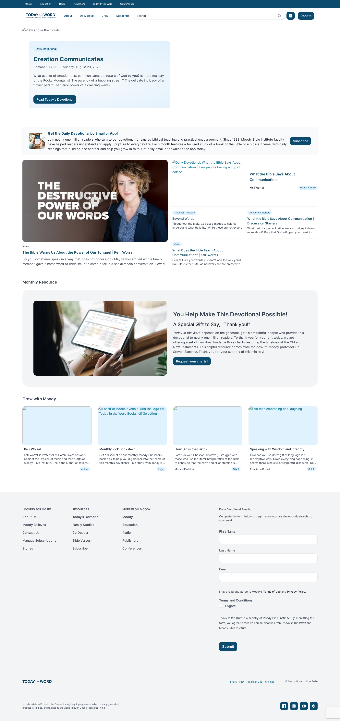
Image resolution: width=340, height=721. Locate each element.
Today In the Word (102, 3)
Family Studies (83, 525)
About (68, 15)
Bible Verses (81, 540)
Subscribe (122, 15)
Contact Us (31, 533)
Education (45, 3)
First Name (227, 531)
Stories (27, 548)
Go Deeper (80, 533)
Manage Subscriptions (39, 540)
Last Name (227, 550)
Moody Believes (34, 525)
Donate (305, 16)
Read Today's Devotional (54, 99)
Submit (228, 646)
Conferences (127, 3)
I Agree (230, 606)
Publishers (79, 3)
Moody (28, 3)
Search (141, 16)
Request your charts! (192, 361)
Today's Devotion (85, 517)
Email (223, 569)
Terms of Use (272, 591)
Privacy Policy (296, 591)
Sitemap (269, 681)
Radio (62, 3)
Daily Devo (87, 15)
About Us (29, 517)
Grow (105, 15)
